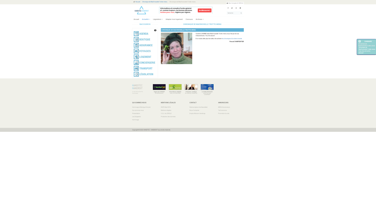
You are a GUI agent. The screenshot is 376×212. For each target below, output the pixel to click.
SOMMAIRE (368, 41)
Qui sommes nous (138, 110)
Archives (199, 19)
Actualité (145, 19)
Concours (189, 19)
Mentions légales (166, 110)
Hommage (135, 120)
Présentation (136, 113)
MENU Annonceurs (224, 107)
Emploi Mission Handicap (197, 113)
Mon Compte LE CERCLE (235, 3)
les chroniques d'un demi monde (232, 38)
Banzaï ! (361, 53)
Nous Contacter (194, 110)
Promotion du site (223, 113)
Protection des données (168, 116)
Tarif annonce (222, 110)
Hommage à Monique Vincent (141, 107)
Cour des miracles (364, 51)
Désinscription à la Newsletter (198, 107)
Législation (157, 19)
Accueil (138, 2)
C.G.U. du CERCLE (166, 113)
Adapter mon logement (174, 19)
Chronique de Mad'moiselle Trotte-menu (154, 2)
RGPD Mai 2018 (165, 107)
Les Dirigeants (136, 116)
